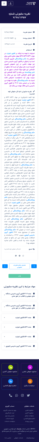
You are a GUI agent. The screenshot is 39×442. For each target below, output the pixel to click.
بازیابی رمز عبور (9, 416)
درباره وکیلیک (30, 438)
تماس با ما (8, 438)
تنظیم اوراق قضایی (29, 419)
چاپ (19, 276)
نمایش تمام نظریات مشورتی (19, 266)
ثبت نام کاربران (9, 413)
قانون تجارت (10, 53)
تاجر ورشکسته (30, 72)
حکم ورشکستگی (20, 58)
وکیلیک (18, 429)
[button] (19, 295)
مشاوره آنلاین (29, 413)
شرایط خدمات (10, 419)
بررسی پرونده (29, 421)
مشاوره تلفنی (29, 410)
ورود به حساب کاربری (9, 410)
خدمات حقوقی (18, 438)
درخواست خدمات (10, 421)
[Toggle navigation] (4, 3)
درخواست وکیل (29, 416)
